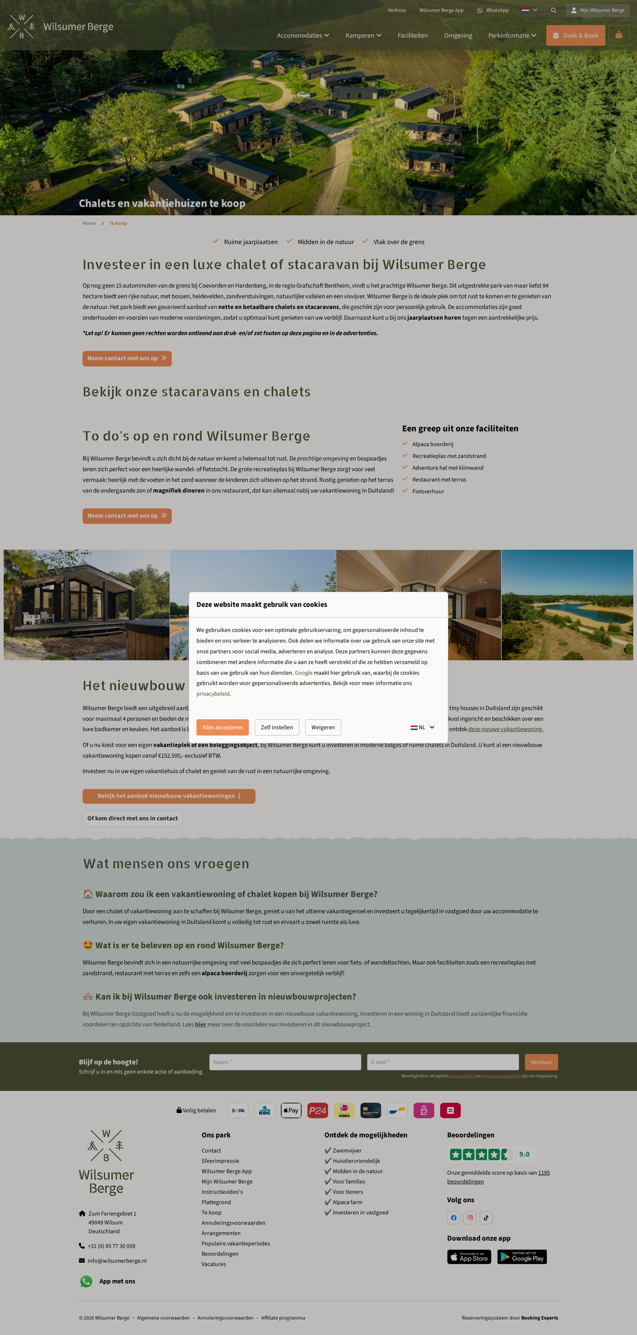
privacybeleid (213, 694)
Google (304, 673)
